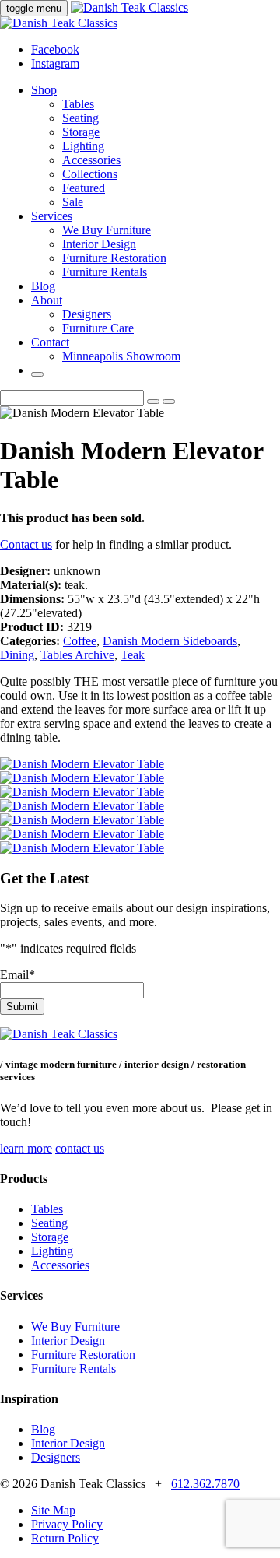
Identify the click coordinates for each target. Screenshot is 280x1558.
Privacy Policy (67, 1524)
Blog (43, 286)
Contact (50, 342)
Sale (72, 202)
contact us (79, 1148)
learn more (26, 1148)
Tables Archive (77, 654)
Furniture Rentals (104, 272)
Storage (81, 132)
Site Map (53, 1510)
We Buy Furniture (106, 230)
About (46, 300)
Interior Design (99, 244)
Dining (17, 654)
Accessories (91, 160)
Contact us (26, 544)
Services (51, 216)
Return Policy (65, 1538)
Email (17, 974)
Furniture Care (98, 328)
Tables (78, 104)
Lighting (83, 146)
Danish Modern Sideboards (170, 640)
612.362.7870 (205, 1483)
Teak (133, 654)
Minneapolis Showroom (121, 356)
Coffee (79, 640)
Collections (89, 174)
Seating (80, 118)
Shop (44, 89)
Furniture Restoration (114, 258)
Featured (83, 188)
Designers (86, 314)
